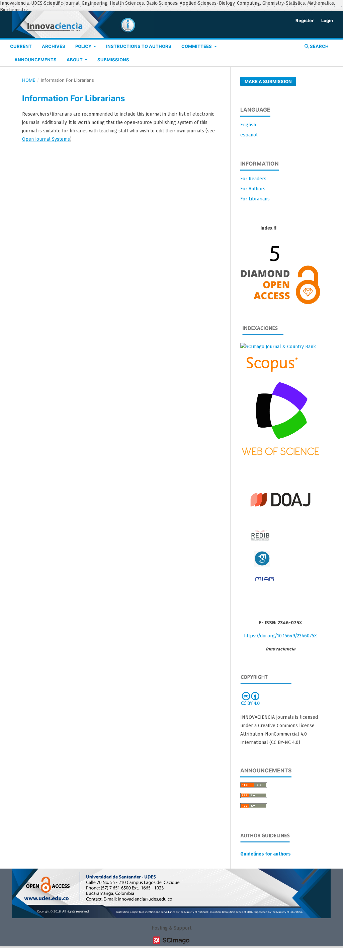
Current (21, 46)
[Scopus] (269, 371)
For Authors (252, 189)
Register (304, 20)
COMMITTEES (197, 46)
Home (28, 80)
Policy (83, 46)
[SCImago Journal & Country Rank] (278, 347)
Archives (53, 46)
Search (319, 46)
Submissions (113, 59)
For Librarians (255, 199)
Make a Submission (268, 81)
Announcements (35, 59)
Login (327, 20)
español (249, 135)
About (75, 59)
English (248, 125)
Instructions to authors (138, 46)
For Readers (253, 179)
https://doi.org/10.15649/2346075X (280, 636)
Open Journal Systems (46, 139)
